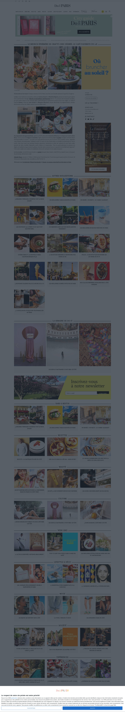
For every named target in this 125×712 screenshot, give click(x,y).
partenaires (14, 698)
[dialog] (62, 699)
